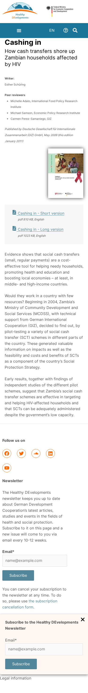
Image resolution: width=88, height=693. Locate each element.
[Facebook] (7, 453)
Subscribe (21, 664)
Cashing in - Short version (40, 213)
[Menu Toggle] (19, 30)
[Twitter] (21, 453)
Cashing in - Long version (40, 229)
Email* (11, 640)
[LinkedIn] (50, 453)
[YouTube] (7, 468)
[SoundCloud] (36, 453)
